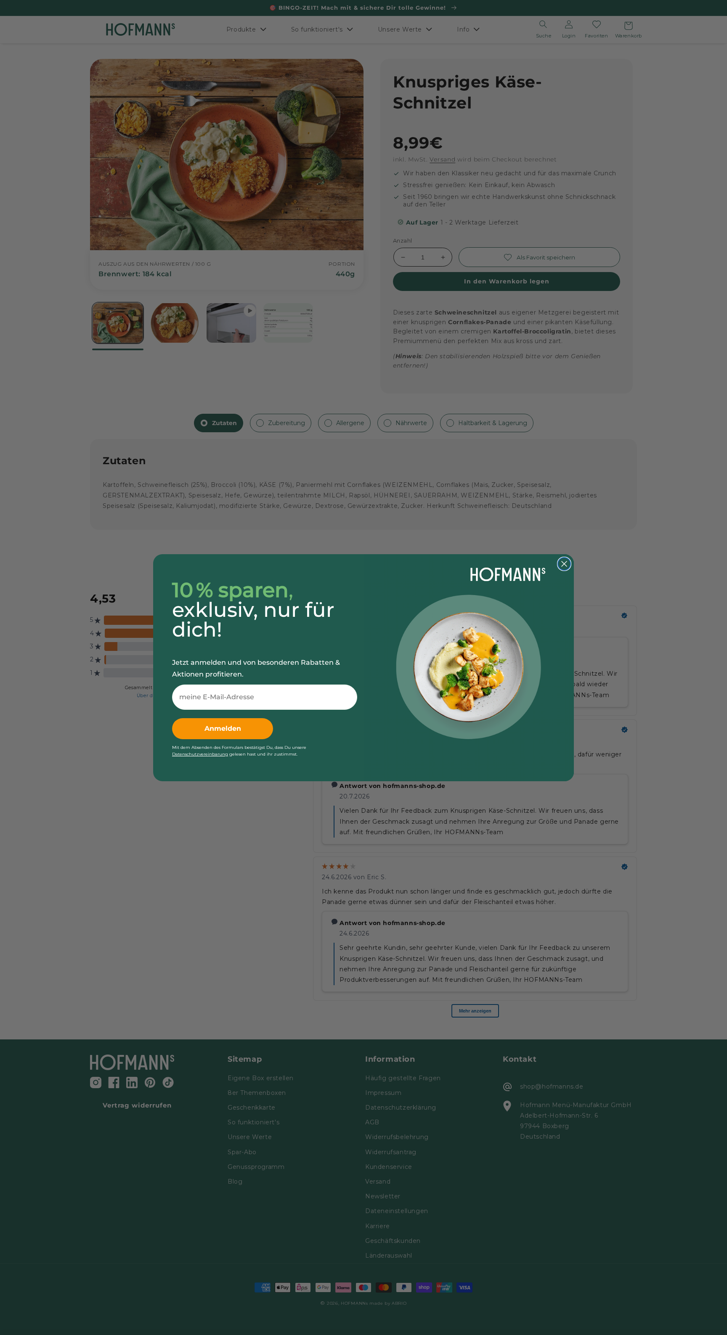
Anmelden (222, 728)
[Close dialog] (564, 564)
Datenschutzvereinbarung (200, 754)
